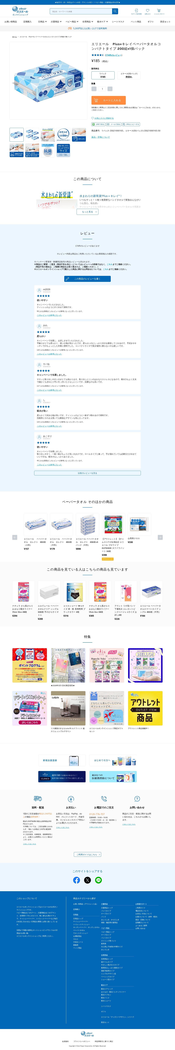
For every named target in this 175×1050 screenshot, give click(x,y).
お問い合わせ (140, 928)
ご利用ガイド (140, 908)
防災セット (165, 21)
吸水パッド (105, 998)
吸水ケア (101, 21)
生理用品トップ (107, 959)
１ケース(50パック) (129, 75)
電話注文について (142, 911)
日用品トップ (78, 918)
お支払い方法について (143, 913)
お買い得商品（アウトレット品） (85, 904)
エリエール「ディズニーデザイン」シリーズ (117, 1017)
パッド (103, 916)
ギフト (151, 21)
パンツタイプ (106, 911)
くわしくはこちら (29, 844)
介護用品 (55, 21)
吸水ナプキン (106, 995)
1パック (103, 75)
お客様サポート (141, 904)
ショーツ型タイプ (107, 979)
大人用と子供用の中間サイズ (111, 946)
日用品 (41, 21)
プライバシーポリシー (82, 1041)
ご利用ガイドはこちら (87, 854)
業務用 (75, 945)
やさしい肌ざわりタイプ (110, 965)
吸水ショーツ (106, 1001)
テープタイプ (106, 913)
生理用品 (86, 21)
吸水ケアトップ (107, 989)
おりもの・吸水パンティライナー (113, 992)
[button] (102, 118)
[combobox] (84, 11)
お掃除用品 (77, 936)
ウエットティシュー (80, 933)
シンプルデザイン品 (108, 973)
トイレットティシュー (81, 924)
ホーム (14, 37)
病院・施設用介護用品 (109, 922)
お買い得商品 (11, 21)
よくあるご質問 (141, 925)
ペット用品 (136, 21)
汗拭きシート (78, 942)
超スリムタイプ (107, 962)
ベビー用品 (71, 21)
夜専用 (103, 943)
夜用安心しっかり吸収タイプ (111, 968)
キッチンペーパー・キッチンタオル (86, 927)
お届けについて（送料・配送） (146, 916)
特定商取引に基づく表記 (104, 1041)
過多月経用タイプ (107, 971)
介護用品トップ (107, 908)
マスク (75, 939)
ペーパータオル (79, 930)
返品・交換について (100, 137)
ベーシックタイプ (107, 976)
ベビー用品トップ (107, 932)
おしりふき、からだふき (110, 919)
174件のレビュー (114, 55)
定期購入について (142, 922)
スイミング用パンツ (108, 941)
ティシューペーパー (80, 921)
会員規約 (65, 1041)
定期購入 (27, 21)
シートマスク (118, 21)
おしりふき (105, 949)
